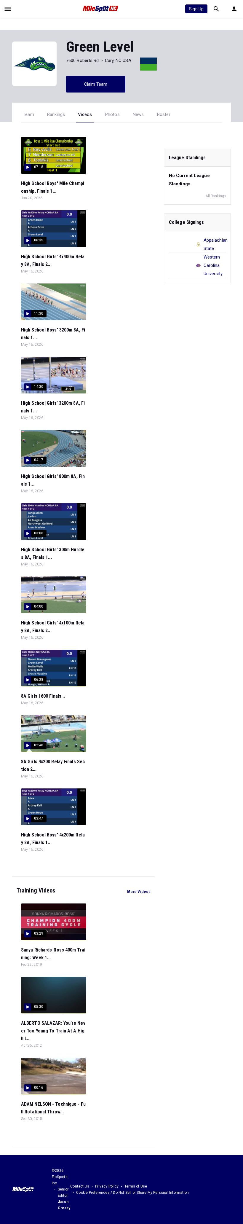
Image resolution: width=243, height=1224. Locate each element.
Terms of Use (135, 1186)
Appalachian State (216, 244)
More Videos (139, 891)
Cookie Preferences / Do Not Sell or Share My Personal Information (132, 1192)
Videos (85, 114)
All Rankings (216, 196)
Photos (112, 114)
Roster (163, 114)
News (138, 114)
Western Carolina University (213, 265)
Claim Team (96, 84)
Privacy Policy (107, 1186)
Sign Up (196, 9)
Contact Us (79, 1186)
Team (28, 114)
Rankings (56, 114)
